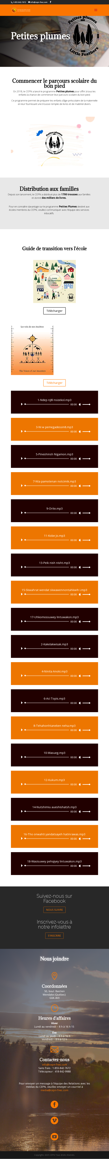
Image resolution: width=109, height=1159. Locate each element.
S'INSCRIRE (54, 935)
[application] (54, 404)
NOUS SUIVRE (54, 909)
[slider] (86, 404)
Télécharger (54, 311)
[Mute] (80, 404)
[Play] (21, 404)
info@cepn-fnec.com (54, 1064)
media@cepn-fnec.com (54, 1090)
